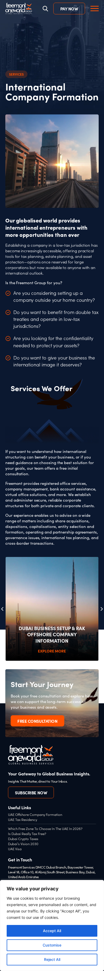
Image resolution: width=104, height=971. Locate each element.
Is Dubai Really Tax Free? (27, 833)
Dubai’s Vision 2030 (23, 843)
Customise (52, 945)
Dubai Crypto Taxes (23, 838)
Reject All (52, 959)
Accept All (52, 930)
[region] (52, 925)
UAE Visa (15, 848)
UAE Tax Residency (22, 819)
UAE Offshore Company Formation (35, 814)
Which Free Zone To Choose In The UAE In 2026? (45, 828)
